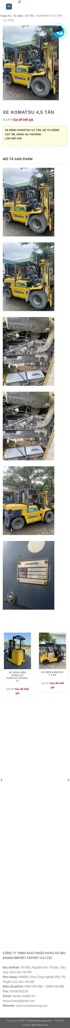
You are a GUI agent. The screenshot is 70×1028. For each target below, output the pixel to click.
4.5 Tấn (29, 15)
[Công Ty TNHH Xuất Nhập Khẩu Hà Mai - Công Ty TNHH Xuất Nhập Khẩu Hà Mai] (38, 6)
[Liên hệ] (58, 28)
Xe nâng (18, 15)
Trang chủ (5, 15)
